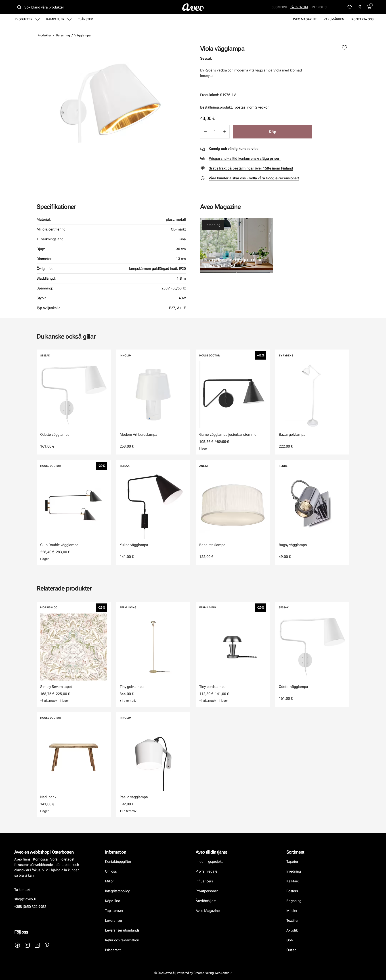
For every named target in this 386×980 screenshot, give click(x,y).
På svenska (299, 7)
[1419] (111, 104)
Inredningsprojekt (209, 861)
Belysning (63, 35)
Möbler (291, 911)
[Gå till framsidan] (193, 7)
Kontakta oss (362, 19)
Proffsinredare (206, 871)
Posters (292, 891)
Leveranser (113, 920)
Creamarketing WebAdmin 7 (212, 973)
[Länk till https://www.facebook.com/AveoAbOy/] (17, 945)
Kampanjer (55, 19)
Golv (289, 940)
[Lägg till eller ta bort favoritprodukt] (344, 48)
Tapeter (292, 861)
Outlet (291, 950)
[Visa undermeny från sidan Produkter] (37, 19)
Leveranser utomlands (122, 930)
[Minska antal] (205, 131)
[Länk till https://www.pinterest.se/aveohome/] (47, 945)
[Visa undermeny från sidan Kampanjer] (69, 19)
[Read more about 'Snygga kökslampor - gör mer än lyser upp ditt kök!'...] (236, 245)
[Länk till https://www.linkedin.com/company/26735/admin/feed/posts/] (37, 945)
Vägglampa (82, 35)
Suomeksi (279, 7)
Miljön (110, 881)
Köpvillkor (113, 901)
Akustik (292, 930)
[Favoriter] (350, 7)
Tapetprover (114, 911)
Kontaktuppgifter (118, 861)
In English (320, 7)
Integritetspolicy (117, 891)
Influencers (204, 881)
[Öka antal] (225, 131)
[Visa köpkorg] (369, 7)
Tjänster (85, 19)
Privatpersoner (207, 891)
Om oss (111, 871)
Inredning (213, 225)
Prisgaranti (113, 950)
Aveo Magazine (304, 19)
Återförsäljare (206, 901)
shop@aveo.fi (25, 899)
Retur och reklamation (122, 940)
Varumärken (334, 19)
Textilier (292, 920)
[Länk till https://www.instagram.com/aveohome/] (27, 945)
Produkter (23, 19)
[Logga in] (359, 7)
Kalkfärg (292, 881)
